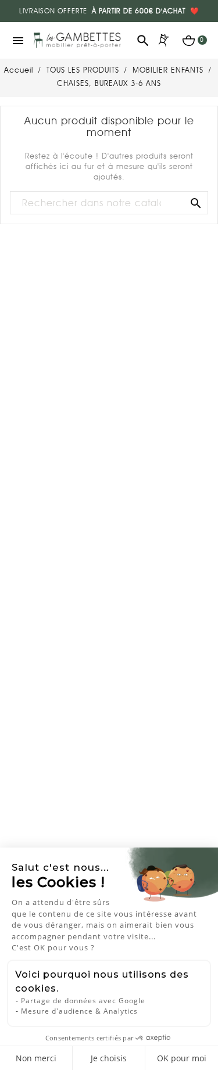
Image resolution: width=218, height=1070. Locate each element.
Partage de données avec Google (83, 1001)
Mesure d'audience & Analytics (79, 1011)
